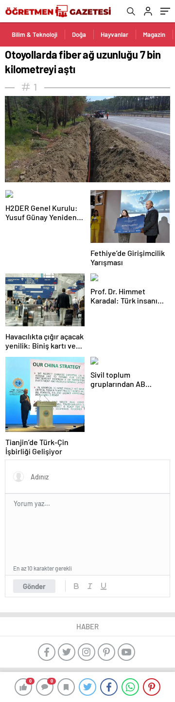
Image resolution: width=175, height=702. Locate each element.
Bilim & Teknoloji (34, 34)
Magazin (154, 34)
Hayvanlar (114, 34)
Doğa (79, 34)
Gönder (34, 586)
